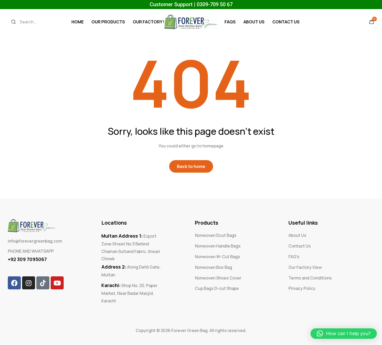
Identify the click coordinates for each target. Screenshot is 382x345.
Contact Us (286, 22)
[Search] (13, 22)
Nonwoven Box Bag (213, 267)
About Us (254, 22)
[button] (344, 333)
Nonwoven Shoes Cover (218, 278)
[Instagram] (28, 282)
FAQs (230, 22)
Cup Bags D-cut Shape (217, 288)
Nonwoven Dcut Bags (215, 235)
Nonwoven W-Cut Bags (217, 256)
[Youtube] (57, 282)
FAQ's (293, 256)
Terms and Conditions (310, 278)
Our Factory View (153, 22)
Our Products (108, 22)
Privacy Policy (301, 288)
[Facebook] (14, 282)
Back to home (191, 166)
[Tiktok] (42, 282)
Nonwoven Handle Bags (218, 246)
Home (77, 22)
